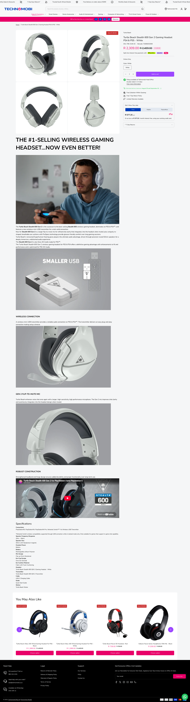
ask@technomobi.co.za (15, 683)
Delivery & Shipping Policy (49, 674)
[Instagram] (124, 682)
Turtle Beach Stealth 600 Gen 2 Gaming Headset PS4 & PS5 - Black (34, 645)
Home (17, 24)
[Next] (170, 629)
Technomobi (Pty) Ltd (14, 699)
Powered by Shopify (26, 699)
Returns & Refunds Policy (48, 671)
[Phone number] (135, 682)
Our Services (82, 671)
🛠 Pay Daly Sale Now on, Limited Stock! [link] (90, 19)
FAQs (79, 674)
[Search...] (142, 9)
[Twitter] (120, 682)
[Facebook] (116, 682)
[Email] (131, 682)
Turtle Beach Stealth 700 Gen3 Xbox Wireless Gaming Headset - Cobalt (155, 645)
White (127, 67)
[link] (39, 14)
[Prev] (19, 629)
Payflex (149, 109)
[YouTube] (127, 682)
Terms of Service (46, 682)
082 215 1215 (13, 674)
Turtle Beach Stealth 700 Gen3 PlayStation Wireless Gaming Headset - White (115, 645)
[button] (171, 9)
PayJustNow (164, 109)
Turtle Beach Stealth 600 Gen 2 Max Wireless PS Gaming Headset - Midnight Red (75, 645)
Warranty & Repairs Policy (49, 678)
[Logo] (18, 9)
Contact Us (81, 678)
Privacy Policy (45, 686)
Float (133, 109)
